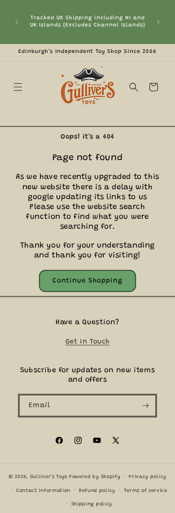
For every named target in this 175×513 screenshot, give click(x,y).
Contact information (43, 490)
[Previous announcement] (16, 22)
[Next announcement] (158, 22)
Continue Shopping (87, 281)
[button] (18, 87)
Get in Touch (87, 342)
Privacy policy (147, 476)
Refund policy (97, 490)
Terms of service (145, 490)
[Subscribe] (145, 405)
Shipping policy (92, 504)
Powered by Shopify (95, 476)
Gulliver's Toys (49, 476)
